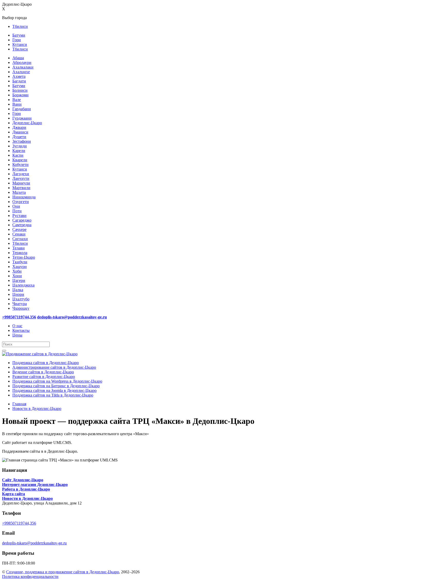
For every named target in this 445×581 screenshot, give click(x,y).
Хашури (19, 266)
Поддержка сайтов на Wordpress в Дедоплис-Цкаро (57, 381)
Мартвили (21, 188)
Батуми (18, 35)
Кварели (19, 160)
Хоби (17, 271)
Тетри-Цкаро (23, 257)
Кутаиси (19, 44)
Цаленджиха (23, 285)
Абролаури (21, 62)
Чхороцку (20, 308)
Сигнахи (20, 239)
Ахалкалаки (22, 67)
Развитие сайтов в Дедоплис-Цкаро (43, 376)
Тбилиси (20, 26)
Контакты (21, 330)
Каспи (17, 155)
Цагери (18, 280)
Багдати (19, 81)
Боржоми (20, 95)
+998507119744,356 (19, 523)
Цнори (18, 294)
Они (16, 206)
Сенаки (18, 234)
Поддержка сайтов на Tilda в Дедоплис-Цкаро (52, 395)
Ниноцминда (24, 197)
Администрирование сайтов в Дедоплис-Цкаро (54, 367)
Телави (18, 248)
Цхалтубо (20, 299)
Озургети (20, 201)
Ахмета (18, 76)
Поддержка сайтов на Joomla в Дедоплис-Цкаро (54, 390)
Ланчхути (20, 178)
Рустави (19, 215)
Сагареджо (21, 220)
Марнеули (21, 183)
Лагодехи (20, 174)
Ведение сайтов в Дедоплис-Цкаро (43, 372)
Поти (17, 211)
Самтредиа (21, 225)
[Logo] (40, 354)
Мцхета (19, 192)
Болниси (20, 90)
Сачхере (19, 229)
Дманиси (20, 132)
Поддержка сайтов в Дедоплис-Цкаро (45, 362)
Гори (16, 40)
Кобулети (20, 164)
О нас (17, 326)
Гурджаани (22, 118)
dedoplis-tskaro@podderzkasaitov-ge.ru (34, 543)
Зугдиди (19, 146)
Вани (17, 104)
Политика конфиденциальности (30, 576)
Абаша (18, 58)
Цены (17, 335)
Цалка (17, 290)
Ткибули (19, 262)
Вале (16, 99)
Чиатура (19, 303)
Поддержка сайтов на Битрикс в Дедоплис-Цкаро (56, 386)
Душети (19, 136)
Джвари (19, 127)
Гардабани (21, 109)
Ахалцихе (21, 72)
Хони (17, 276)
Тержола (19, 252)
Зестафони (21, 141)
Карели (18, 150)
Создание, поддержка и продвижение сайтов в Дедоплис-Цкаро (62, 572)
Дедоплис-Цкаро (27, 123)
